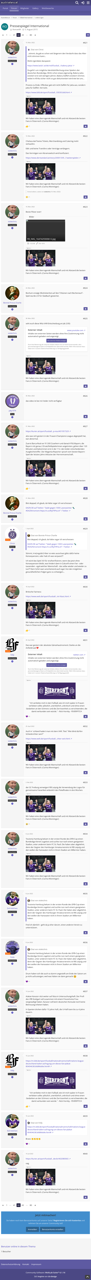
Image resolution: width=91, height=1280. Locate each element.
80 (31, 35)
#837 (85, 991)
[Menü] (88, 3)
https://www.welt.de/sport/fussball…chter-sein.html (48, 738)
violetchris (47, 192)
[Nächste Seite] (35, 35)
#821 (85, 42)
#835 (85, 893)
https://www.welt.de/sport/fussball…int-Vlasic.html (47, 596)
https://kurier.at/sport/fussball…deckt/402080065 (47, 1158)
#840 (85, 1153)
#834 (85, 834)
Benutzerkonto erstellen (52, 1229)
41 (14, 35)
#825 (85, 318)
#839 (85, 1116)
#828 (85, 498)
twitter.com (78, 654)
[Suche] (77, 3)
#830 (85, 586)
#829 (85, 528)
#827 (85, 426)
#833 (85, 782)
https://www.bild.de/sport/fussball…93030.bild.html (48, 92)
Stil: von (45, 1276)
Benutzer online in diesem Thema (18, 1246)
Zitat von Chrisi (37, 49)
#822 (85, 136)
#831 (85, 640)
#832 (85, 726)
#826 (85, 396)
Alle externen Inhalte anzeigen (56, 341)
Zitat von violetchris (39, 900)
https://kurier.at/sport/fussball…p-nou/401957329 (47, 431)
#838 (85, 1055)
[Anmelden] (82, 3)
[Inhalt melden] (86, 126)
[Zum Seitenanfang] (87, 1277)
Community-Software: (45, 1272)
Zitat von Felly (37, 1123)
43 (23, 35)
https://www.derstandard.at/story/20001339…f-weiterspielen (52, 158)
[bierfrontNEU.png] (56, 690)
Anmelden (32, 1229)
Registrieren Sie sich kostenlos (67, 1220)
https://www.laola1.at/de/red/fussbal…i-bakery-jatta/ (49, 65)
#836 (85, 942)
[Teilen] (88, 35)
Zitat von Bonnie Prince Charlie (44, 535)
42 (18, 35)
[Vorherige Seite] (3, 35)
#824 (85, 288)
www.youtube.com (75, 330)
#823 (85, 207)
